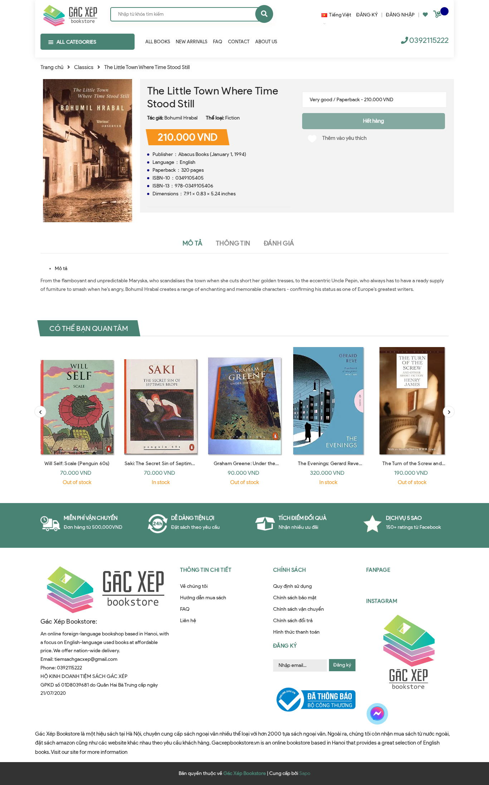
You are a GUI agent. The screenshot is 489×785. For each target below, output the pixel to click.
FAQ (184, 609)
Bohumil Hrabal (181, 118)
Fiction (232, 118)
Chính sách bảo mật (294, 598)
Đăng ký (342, 665)
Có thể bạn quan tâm (88, 328)
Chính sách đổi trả (293, 621)
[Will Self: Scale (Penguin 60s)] (76, 400)
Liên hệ (188, 621)
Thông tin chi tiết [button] (205, 570)
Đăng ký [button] (285, 646)
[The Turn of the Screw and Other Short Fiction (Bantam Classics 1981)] (412, 400)
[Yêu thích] (425, 15)
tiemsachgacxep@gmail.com (85, 659)
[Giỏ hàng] (438, 15)
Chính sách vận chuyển (298, 609)
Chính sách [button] (289, 570)
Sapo (304, 773)
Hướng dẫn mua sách (203, 598)
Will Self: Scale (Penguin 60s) (77, 463)
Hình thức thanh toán (296, 632)
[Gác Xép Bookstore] (70, 14)
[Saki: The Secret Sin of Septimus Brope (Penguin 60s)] (160, 400)
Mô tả (61, 268)
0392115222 (429, 40)
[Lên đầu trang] (469, 743)
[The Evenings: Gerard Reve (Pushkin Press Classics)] (328, 400)
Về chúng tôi (194, 586)
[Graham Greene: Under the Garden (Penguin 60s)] (244, 400)
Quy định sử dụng (292, 586)
